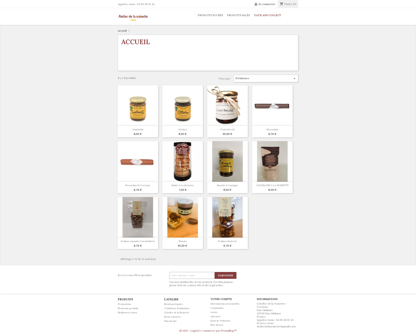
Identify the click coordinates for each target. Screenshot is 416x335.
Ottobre (182, 129)
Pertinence (266, 78)
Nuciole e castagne (227, 185)
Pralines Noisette (227, 241)
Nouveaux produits (128, 308)
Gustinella (137, 129)
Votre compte (221, 299)
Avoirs (213, 312)
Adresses (215, 316)
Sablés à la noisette (182, 185)
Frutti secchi (228, 129)
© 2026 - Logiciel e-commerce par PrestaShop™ (208, 330)
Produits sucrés (210, 15)
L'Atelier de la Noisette (176, 312)
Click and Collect (267, 15)
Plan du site (170, 321)
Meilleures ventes (127, 312)
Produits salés (238, 15)
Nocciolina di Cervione (137, 185)
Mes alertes (216, 324)
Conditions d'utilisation (176, 308)
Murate (183, 241)
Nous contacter (172, 316)
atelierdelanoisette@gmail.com (276, 326)
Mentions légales (173, 304)
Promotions (124, 304)
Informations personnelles (224, 303)
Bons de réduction (220, 320)
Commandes (217, 307)
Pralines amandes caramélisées (138, 241)
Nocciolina (272, 129)
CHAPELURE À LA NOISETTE (272, 185)
